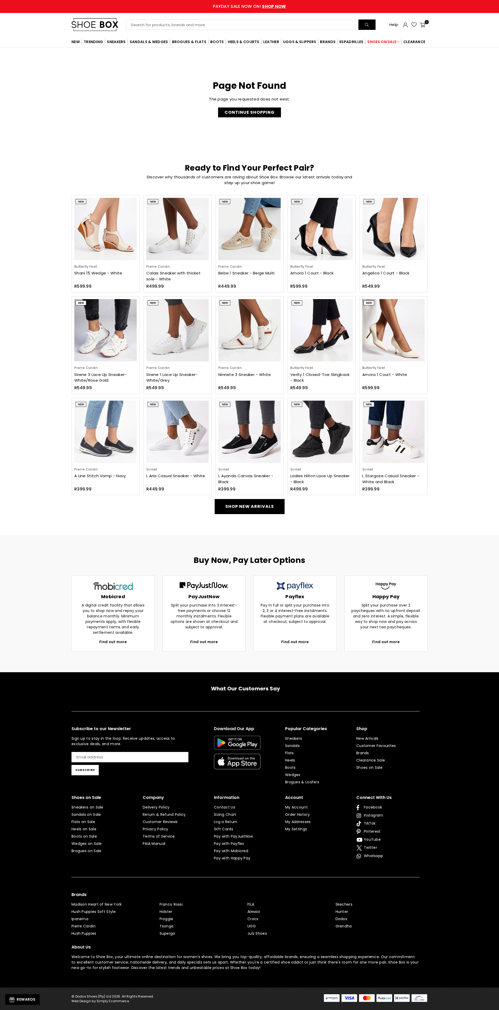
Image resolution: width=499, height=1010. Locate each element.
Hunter (342, 911)
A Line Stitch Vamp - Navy (100, 476)
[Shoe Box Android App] (237, 745)
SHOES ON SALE (381, 41)
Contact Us (224, 807)
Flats (289, 753)
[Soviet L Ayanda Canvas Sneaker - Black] (249, 432)
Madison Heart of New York (96, 904)
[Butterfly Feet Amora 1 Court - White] (393, 330)
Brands (362, 753)
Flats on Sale (83, 821)
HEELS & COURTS (243, 41)
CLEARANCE (414, 41)
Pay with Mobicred (231, 850)
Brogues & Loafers (302, 782)
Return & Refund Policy (164, 814)
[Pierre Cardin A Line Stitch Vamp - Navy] (105, 432)
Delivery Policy (156, 807)
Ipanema (79, 918)
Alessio (253, 911)
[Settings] (405, 24)
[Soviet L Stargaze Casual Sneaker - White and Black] (393, 432)
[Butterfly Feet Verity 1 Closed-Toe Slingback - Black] (321, 330)
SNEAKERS (116, 41)
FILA (250, 904)
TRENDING (93, 41)
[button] (423, 24)
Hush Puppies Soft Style (93, 911)
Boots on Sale (84, 836)
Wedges (292, 774)
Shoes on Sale (369, 767)
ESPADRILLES (351, 41)
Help (393, 24)
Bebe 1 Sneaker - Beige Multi (246, 273)
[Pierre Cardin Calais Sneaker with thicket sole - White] (177, 229)
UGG (251, 926)
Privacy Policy (155, 829)
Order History (297, 814)
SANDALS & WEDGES (149, 41)
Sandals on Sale (86, 814)
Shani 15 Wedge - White (98, 273)
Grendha (344, 926)
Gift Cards (223, 829)
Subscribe (85, 770)
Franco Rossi (171, 904)
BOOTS (217, 41)
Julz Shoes (257, 933)
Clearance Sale (370, 760)
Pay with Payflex (229, 843)
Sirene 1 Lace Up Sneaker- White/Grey (172, 377)
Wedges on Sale (86, 843)
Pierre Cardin (83, 926)
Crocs (253, 918)
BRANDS (328, 41)
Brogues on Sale (86, 850)
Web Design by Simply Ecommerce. (100, 1001)
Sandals (292, 745)
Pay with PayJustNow (233, 836)
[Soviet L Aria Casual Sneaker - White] (177, 432)
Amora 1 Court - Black (311, 273)
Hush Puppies (83, 933)
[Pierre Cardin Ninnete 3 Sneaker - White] (249, 330)
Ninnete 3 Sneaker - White (244, 374)
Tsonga (167, 926)
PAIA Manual (154, 843)
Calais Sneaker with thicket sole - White (173, 276)
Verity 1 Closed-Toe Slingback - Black (320, 377)
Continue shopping (249, 112)
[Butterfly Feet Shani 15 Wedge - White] (105, 229)
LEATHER (271, 41)
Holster (166, 911)
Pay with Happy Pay (232, 858)
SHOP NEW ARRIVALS (249, 506)
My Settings (296, 829)
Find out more (113, 641)
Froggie (166, 918)
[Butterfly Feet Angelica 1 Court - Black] (393, 229)
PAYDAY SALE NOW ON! (249, 6)
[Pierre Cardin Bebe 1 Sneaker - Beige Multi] (249, 229)
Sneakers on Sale (87, 807)
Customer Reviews (160, 821)
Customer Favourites (376, 745)
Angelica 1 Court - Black (385, 273)
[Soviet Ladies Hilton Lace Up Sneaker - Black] (321, 432)
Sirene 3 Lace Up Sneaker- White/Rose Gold (100, 377)
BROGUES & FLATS (189, 41)
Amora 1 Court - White (384, 374)
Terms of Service (159, 836)
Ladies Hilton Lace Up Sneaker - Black (320, 478)
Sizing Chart (225, 814)
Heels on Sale (83, 829)
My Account (296, 807)
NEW (75, 41)
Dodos (341, 918)
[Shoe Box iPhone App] (237, 765)
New (81, 202)
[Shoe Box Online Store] (98, 24)
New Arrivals (367, 738)
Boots (290, 767)
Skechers (344, 904)
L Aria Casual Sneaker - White (175, 476)
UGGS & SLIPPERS (299, 41)
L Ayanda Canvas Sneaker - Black (245, 478)
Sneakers (293, 738)
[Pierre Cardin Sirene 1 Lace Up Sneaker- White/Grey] (177, 330)
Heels (290, 760)
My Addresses (298, 821)
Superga (167, 933)
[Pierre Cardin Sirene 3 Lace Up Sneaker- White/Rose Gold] (105, 330)
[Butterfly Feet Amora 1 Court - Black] (321, 229)
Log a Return (226, 821)
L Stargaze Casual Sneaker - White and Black (390, 478)
